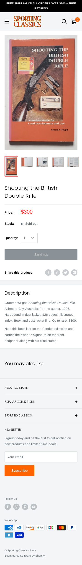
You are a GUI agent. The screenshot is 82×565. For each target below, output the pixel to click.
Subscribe (19, 470)
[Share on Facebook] (48, 272)
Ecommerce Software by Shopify (25, 555)
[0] (74, 21)
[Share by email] (74, 272)
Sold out (41, 255)
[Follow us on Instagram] (16, 507)
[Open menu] (7, 21)
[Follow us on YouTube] (34, 507)
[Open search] (64, 21)
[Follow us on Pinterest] (25, 507)
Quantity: (11, 238)
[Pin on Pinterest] (57, 272)
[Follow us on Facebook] (8, 507)
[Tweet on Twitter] (65, 272)
